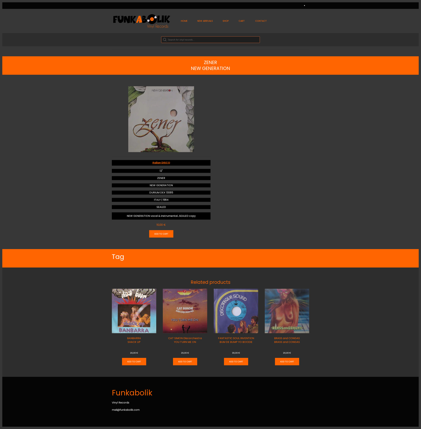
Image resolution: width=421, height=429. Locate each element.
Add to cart (161, 233)
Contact (261, 21)
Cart (242, 21)
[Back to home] (141, 21)
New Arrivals (205, 21)
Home (184, 21)
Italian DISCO (161, 163)
